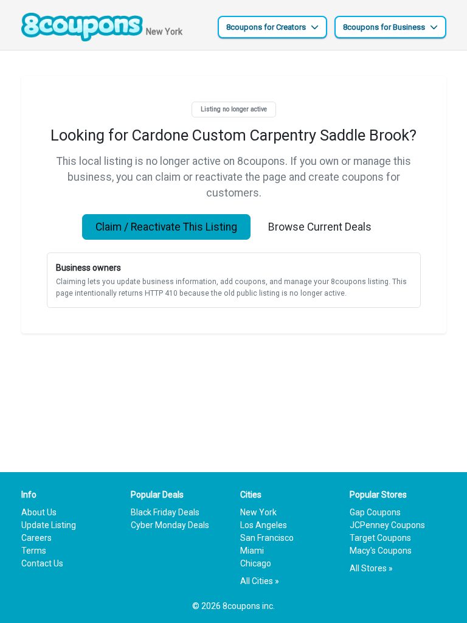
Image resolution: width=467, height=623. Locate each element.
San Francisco (267, 538)
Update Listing (48, 525)
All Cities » (259, 581)
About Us (39, 512)
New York (258, 512)
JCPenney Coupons (387, 525)
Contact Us (42, 563)
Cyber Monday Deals (170, 525)
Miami (252, 550)
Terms (33, 550)
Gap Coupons (375, 512)
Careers (36, 538)
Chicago (255, 563)
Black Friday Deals (165, 512)
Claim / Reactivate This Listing (166, 227)
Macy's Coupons (381, 550)
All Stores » (371, 568)
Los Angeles (263, 525)
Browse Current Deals (320, 227)
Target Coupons (380, 538)
